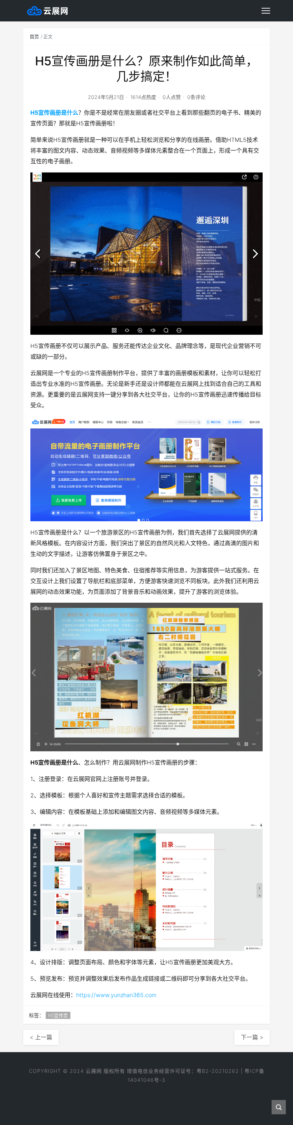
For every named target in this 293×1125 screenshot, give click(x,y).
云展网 (94, 1071)
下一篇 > (252, 1037)
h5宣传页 (58, 1015)
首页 (34, 36)
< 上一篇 (41, 1037)
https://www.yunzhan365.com (116, 995)
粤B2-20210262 (218, 1071)
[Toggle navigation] (266, 11)
